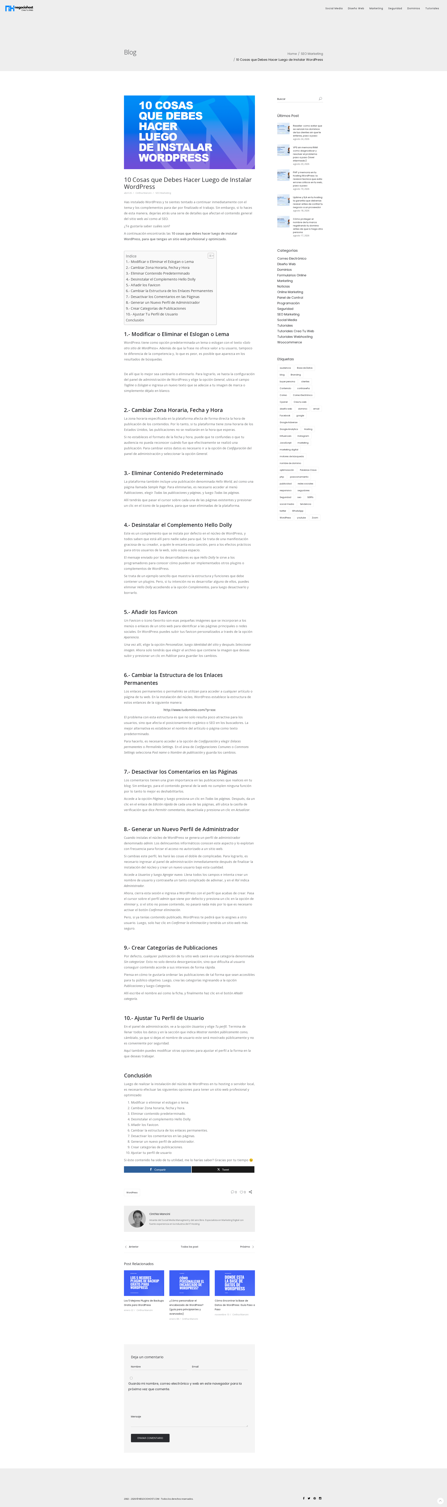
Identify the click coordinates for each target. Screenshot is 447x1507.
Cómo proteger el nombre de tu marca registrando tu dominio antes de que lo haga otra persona (308, 225)
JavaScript (285, 442)
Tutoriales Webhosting (295, 336)
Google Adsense (288, 422)
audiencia (285, 367)
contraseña (303, 388)
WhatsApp (297, 510)
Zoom (315, 517)
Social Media (334, 8)
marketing (303, 442)
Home (292, 53)
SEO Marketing (312, 53)
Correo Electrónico (291, 258)
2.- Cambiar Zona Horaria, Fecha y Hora (157, 267)
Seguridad (395, 8)
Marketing (376, 8)
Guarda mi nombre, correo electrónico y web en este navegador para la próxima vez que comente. (185, 1386)
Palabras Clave (308, 470)
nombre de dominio (290, 463)
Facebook (285, 415)
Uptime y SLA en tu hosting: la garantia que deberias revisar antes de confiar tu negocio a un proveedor (308, 202)
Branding (296, 374)
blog (282, 374)
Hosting (308, 429)
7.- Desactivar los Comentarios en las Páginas (163, 296)
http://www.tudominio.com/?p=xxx (189, 710)
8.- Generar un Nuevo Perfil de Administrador (163, 302)
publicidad (286, 483)
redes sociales (305, 483)
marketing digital (289, 449)
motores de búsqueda (292, 456)
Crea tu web (300, 401)
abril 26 (128, 192)
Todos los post (189, 1246)
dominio (302, 408)
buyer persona (287, 381)
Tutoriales (432, 8)
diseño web (286, 408)
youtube (301, 517)
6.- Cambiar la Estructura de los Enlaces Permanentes (169, 290)
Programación (288, 303)
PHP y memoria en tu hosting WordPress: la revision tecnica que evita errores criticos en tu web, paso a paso (308, 179)
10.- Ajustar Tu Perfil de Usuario (152, 314)
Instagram (303, 435)
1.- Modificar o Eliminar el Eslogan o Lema (160, 261)
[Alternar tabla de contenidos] (209, 256)
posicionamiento (299, 476)
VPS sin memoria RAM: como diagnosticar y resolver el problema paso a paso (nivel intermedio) (305, 154)
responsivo (285, 490)
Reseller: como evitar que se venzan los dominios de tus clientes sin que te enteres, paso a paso (307, 130)
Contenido (285, 388)
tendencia (305, 504)
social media (287, 504)
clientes (305, 381)
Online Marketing (290, 292)
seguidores (304, 490)
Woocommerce (289, 342)
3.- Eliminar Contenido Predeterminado (158, 273)
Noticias (283, 286)
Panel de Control (290, 297)
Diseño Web (356, 8)
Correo (283, 395)
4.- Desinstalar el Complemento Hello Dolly (161, 279)
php (282, 476)
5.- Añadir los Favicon (143, 285)
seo (299, 497)
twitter (283, 510)
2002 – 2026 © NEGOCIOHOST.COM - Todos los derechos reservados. (158, 1498)
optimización (287, 470)
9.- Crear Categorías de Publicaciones (156, 308)
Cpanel (284, 401)
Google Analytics (289, 429)
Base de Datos (305, 367)
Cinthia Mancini (143, 192)
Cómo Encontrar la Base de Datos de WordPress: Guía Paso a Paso (235, 1305)
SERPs (310, 497)
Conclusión (135, 320)
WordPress (132, 1192)
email (316, 408)
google (300, 415)
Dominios (413, 8)
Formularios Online (291, 275)
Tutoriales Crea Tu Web (295, 331)
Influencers (285, 435)
